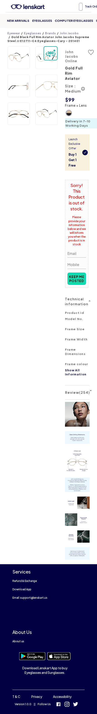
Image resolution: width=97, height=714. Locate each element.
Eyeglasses (42, 20)
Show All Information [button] (75, 372)
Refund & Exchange (24, 581)
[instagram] (67, 704)
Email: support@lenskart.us (29, 597)
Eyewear (13, 33)
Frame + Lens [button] (76, 105)
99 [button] (71, 99)
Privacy (36, 696)
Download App (21, 589)
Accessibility (62, 696)
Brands (50, 33)
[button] (19, 58)
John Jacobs (69, 33)
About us (18, 641)
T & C (16, 696)
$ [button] (66, 99)
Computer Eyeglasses (74, 20)
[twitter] (75, 704)
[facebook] (58, 704)
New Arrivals (18, 20)
